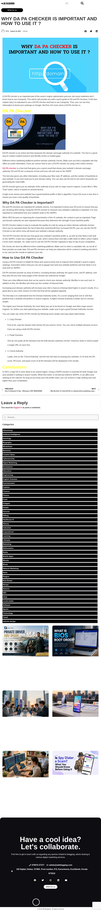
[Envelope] (66, 880)
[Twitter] (43, 880)
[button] (67, 3)
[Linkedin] (58, 880)
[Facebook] (35, 880)
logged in (17, 407)
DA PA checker (9, 168)
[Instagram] (50, 880)
